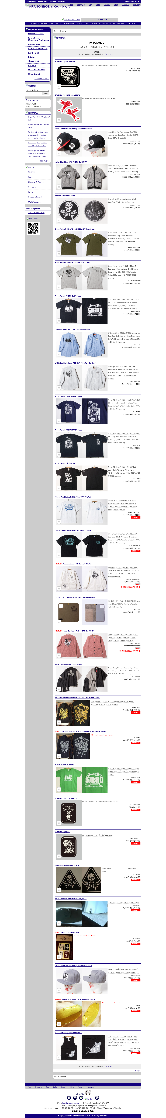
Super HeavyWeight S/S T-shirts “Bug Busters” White (37, 144)
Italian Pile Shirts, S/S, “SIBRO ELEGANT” (71, 162)
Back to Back (34, 44)
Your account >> (75, 21)
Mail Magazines (34, 201)
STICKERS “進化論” (62, 832)
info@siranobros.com (70, 1103)
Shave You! (33, 61)
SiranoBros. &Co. (36, 33)
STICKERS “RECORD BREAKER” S (67, 95)
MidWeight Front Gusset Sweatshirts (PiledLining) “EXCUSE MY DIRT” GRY (37, 153)
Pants (79, 23)
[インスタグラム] (75, 1097)
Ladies (94, 23)
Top (71, 4)
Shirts (44, 23)
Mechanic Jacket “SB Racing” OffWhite (73, 564)
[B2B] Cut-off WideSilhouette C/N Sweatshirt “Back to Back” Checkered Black (38, 135)
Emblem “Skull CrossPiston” (65, 195)
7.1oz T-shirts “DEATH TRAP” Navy (68, 396)
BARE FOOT (33, 52)
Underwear (105, 23)
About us (125, 4)
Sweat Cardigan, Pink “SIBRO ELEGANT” (74, 631)
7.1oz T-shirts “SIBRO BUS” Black (68, 296)
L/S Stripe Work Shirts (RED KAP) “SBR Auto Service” (75, 363)
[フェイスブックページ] (69, 1097)
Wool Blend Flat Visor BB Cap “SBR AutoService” (73, 128)
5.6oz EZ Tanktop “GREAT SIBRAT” (68, 1033)
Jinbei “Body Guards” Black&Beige (68, 664)
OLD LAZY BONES (36, 69)
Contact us (32, 186)
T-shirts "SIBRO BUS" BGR (64, 765)
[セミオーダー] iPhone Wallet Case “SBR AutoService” (75, 597)
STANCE (32, 65)
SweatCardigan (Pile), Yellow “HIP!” (38, 126)
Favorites (31, 171)
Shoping (63, 31)
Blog (90, 4)
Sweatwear (55, 23)
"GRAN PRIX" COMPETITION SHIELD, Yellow (75, 999)
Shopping (81, 4)
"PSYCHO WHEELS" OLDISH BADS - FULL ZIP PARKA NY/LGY (81, 731)
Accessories (119, 23)
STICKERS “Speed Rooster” (65, 61)
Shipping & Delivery (36, 181)
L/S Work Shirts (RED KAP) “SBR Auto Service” (73, 329)
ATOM (36, 218)
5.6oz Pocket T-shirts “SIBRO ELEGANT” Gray (72, 262)
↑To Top (137, 1071)
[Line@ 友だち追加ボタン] (81, 1097)
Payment (31, 176)
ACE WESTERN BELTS (37, 48)
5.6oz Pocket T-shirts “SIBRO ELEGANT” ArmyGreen (75, 229)
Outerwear (68, 23)
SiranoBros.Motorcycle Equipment (38, 38)
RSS (30, 218)
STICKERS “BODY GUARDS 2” (66, 798)
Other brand (34, 74)
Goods (131, 23)
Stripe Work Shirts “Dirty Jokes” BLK (39, 118)
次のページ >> (110, 54)
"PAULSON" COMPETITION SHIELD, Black (71, 899)
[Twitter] (89, 1099)
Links (98, 4)
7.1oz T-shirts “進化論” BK (65, 463)
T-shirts (35, 23)
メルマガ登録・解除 (36, 212)
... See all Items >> (41, 78)
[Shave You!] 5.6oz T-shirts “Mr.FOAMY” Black (73, 530)
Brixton (31, 57)
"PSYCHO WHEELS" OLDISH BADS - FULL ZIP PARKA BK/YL (77, 698)
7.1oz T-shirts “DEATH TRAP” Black (68, 430)
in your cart (102, 19)
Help (116, 4)
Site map (136, 4)
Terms (30, 191)
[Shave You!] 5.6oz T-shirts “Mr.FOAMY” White (73, 497)
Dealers (107, 4)
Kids (87, 23)
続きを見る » (45, 161)
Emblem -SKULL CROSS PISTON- (67, 865)
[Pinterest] (97, 1097)
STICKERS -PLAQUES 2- (67, 932)
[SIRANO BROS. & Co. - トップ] (49, 6)
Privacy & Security (35, 196)
